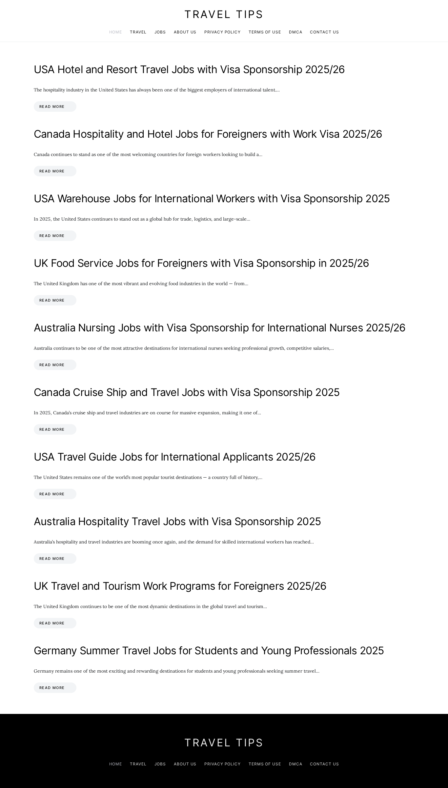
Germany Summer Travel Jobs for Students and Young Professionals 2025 (209, 650)
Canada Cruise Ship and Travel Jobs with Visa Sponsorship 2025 (186, 392)
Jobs (160, 32)
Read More (52, 106)
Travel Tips (224, 14)
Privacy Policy (222, 32)
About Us (185, 32)
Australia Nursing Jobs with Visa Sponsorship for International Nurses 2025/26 (219, 327)
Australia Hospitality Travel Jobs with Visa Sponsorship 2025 (177, 521)
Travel (138, 32)
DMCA (295, 32)
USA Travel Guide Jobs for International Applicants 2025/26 (175, 456)
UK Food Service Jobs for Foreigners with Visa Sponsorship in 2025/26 (201, 263)
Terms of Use (265, 32)
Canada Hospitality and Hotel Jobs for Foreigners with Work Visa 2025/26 (208, 134)
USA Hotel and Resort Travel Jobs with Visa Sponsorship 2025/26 (189, 69)
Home (115, 32)
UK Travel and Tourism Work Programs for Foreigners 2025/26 (180, 586)
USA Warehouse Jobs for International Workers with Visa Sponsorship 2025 (212, 198)
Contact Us (324, 32)
